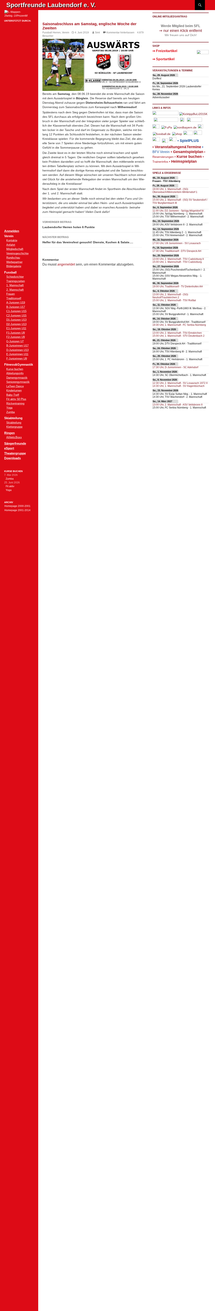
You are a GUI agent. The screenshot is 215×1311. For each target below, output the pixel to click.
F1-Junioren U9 (15, 332)
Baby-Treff (12, 394)
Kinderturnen (14, 390)
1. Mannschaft (15, 285)
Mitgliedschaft (14, 249)
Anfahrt (10, 244)
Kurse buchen (14, 369)
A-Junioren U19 (15, 302)
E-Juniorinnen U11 (17, 354)
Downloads (12, 458)
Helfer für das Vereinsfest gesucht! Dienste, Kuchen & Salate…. (87, 240)
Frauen (10, 294)
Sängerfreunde (15, 443)
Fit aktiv (10, 486)
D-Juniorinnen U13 (17, 350)
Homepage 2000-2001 (17, 506)
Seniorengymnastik (18, 381)
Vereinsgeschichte (17, 253)
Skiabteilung (13, 422)
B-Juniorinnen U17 (17, 345)
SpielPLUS (189, 141)
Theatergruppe (15, 453)
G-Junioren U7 (15, 341)
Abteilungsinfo (15, 373)
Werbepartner (14, 262)
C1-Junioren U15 (16, 311)
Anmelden (11, 231)
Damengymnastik (17, 377)
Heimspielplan (184, 161)
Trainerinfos (160, 161)
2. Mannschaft (15, 289)
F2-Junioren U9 (15, 337)
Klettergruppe (14, 426)
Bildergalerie (13, 266)
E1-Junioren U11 (16, 328)
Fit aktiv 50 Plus (16, 399)
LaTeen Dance (15, 386)
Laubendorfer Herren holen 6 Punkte (68, 225)
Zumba (10, 412)
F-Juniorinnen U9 (16, 358)
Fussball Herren (51, 32)
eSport (9, 448)
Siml (97, 32)
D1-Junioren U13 (16, 319)
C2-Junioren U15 (16, 315)
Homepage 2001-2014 (17, 510)
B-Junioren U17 (15, 307)
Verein (65, 32)
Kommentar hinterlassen (120, 32)
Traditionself (13, 298)
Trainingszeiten (15, 281)
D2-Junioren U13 (16, 324)
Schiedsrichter (15, 276)
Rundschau (13, 257)
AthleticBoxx (14, 437)
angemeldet (66, 264)
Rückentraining (15, 403)
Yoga (9, 407)
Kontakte (11, 240)
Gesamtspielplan (188, 152)
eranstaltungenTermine (178, 147)
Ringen (9, 433)
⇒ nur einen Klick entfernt (180, 31)
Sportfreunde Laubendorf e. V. (51, 4)
